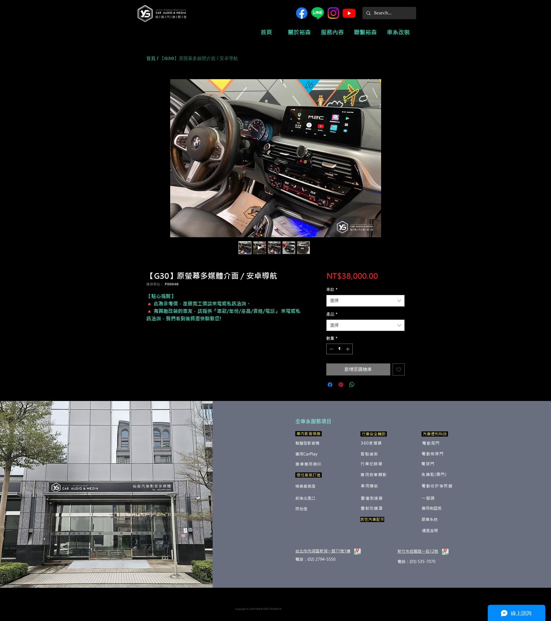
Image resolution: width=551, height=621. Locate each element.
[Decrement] (330, 349)
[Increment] (348, 349)
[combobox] (365, 301)
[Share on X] (362, 384)
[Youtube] (349, 13)
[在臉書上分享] (330, 384)
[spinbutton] (339, 349)
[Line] (317, 13)
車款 (332, 289)
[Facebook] (301, 13)
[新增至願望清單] (399, 369)
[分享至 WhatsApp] (351, 384)
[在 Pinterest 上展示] (340, 384)
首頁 (151, 58)
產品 (332, 314)
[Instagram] (333, 13)
